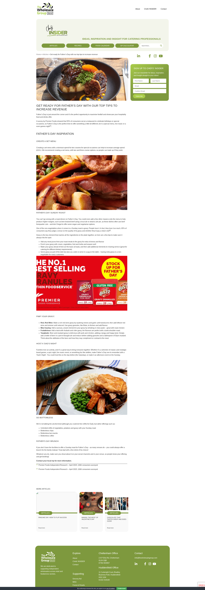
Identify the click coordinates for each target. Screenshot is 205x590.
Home (38, 54)
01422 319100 (104, 580)
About (137, 9)
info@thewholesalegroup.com (146, 558)
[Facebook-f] (149, 56)
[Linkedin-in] (138, 56)
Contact (164, 9)
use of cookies (110, 588)
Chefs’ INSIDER (150, 9)
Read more (41, 528)
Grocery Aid (77, 579)
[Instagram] (155, 56)
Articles (45, 54)
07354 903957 (104, 563)
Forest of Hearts (79, 585)
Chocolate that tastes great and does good (116, 519)
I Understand (121, 588)
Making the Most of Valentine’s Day (90, 518)
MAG (74, 582)
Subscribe (139, 96)
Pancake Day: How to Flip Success (52, 517)
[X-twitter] (144, 56)
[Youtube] (161, 56)
